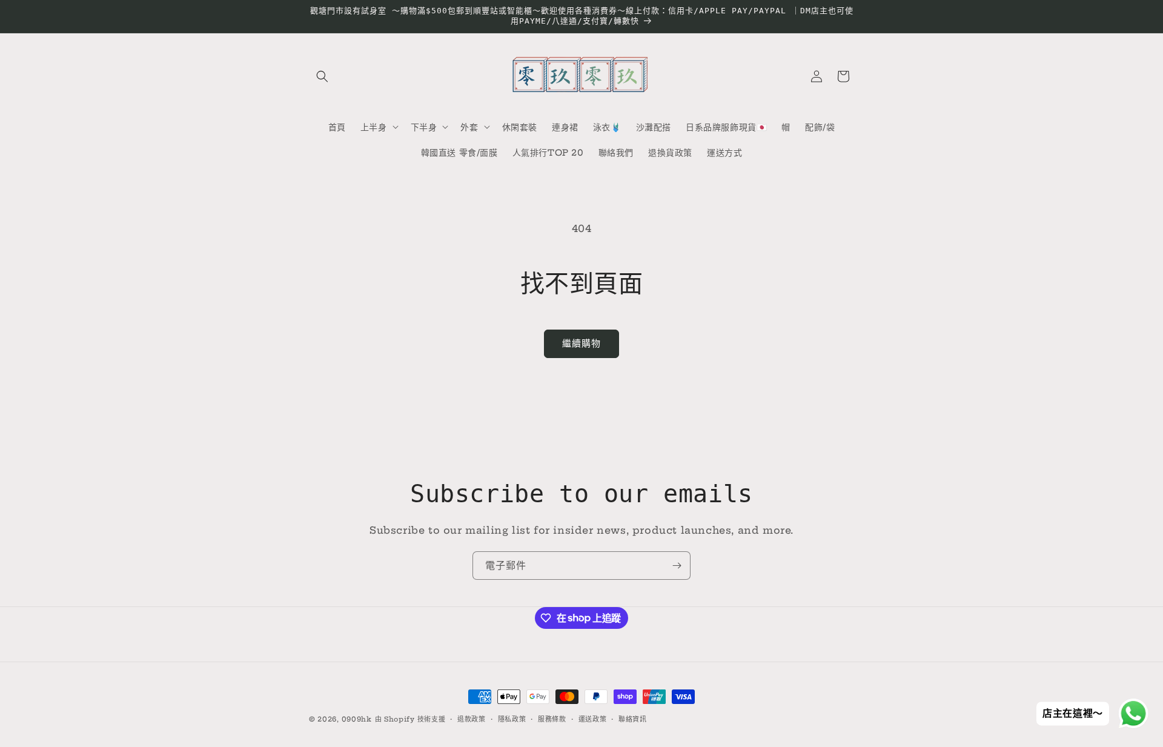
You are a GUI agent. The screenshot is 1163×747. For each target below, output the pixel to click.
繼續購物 (581, 343)
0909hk (357, 719)
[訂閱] (676, 565)
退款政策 (471, 718)
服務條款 (552, 718)
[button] (322, 76)
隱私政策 (512, 718)
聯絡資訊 (632, 718)
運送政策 (592, 718)
